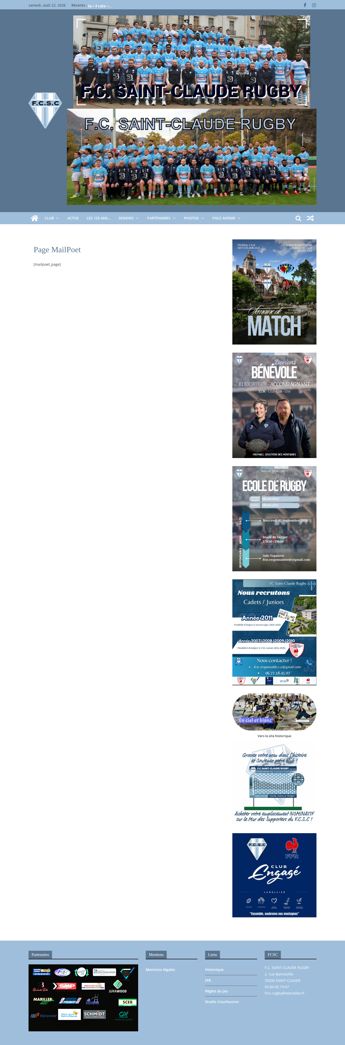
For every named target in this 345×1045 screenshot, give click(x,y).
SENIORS (126, 218)
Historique (214, 969)
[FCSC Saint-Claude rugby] (35, 218)
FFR (208, 980)
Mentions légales (160, 969)
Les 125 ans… (99, 218)
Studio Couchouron (222, 1001)
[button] (56, 218)
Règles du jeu (216, 991)
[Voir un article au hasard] (310, 218)
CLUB (49, 218)
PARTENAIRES (158, 218)
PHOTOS (191, 218)
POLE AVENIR (223, 218)
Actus (73, 218)
